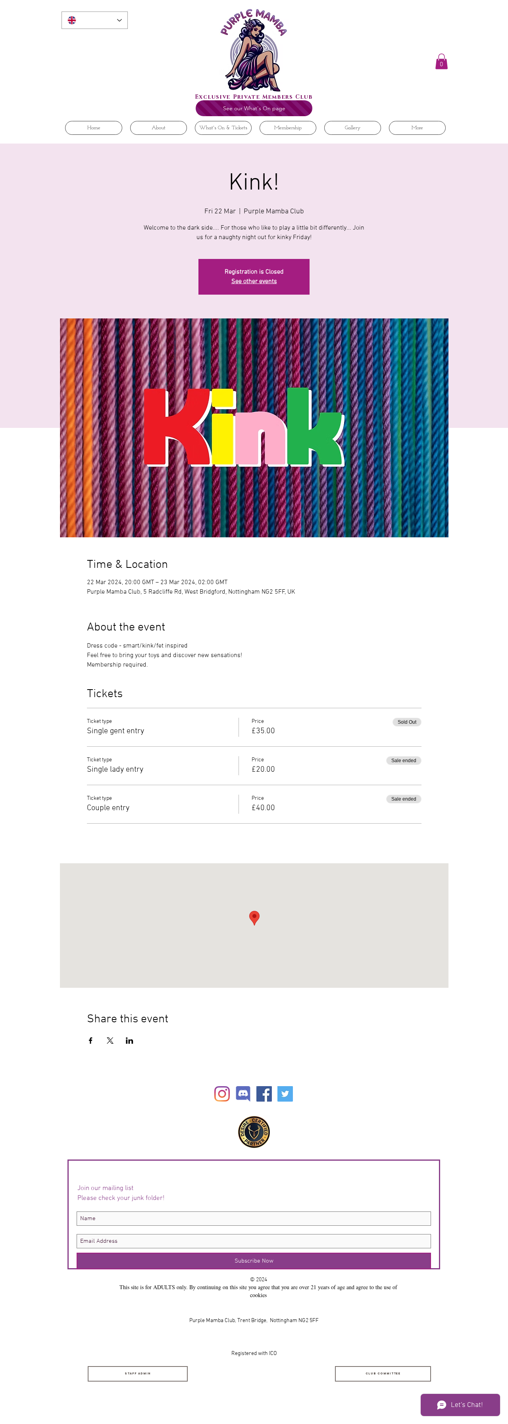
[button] (441, 61)
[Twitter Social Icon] (285, 1094)
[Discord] (243, 1094)
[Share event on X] (110, 1040)
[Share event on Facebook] (90, 1040)
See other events (254, 282)
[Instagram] (222, 1094)
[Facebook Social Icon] (264, 1094)
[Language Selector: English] (95, 20)
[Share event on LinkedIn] (129, 1040)
